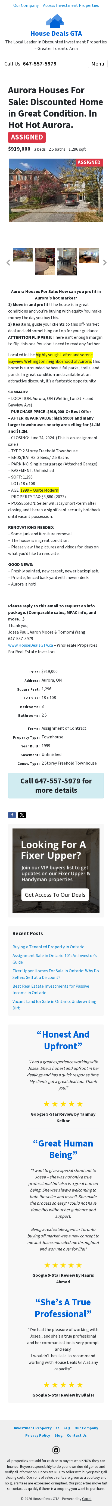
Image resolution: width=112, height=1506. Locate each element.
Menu (97, 64)
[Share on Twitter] (22, 815)
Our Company (26, 5)
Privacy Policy (37, 1435)
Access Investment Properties (71, 5)
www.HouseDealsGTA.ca (30, 645)
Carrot (87, 1498)
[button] (8, 262)
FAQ (67, 1428)
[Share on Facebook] (12, 815)
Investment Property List (36, 1428)
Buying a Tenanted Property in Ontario (49, 947)
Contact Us (77, 1435)
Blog (58, 1435)
